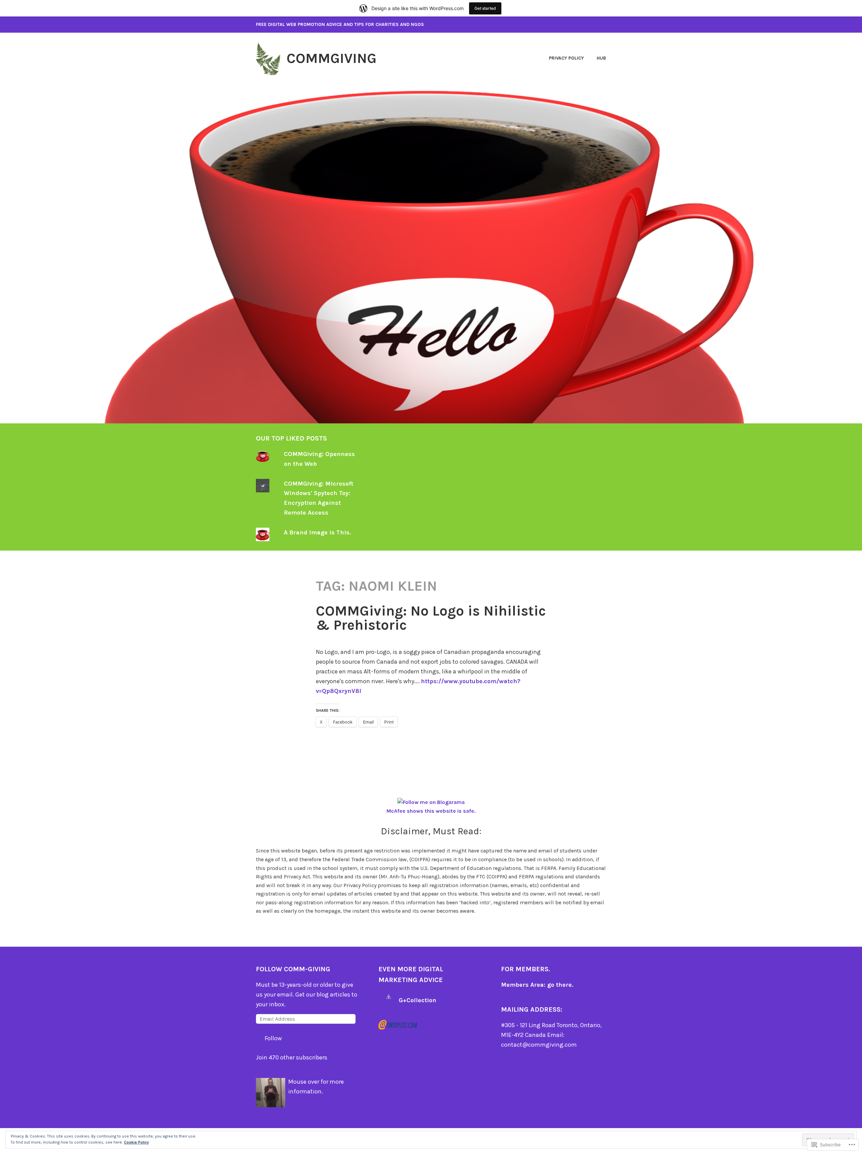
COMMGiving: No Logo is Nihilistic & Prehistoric (431, 617)
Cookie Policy (136, 1142)
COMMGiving (331, 58)
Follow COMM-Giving (293, 969)
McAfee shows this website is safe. (431, 811)
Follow (273, 1038)
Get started (485, 8)
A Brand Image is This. (317, 532)
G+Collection (417, 1000)
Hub (601, 58)
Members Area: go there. (537, 984)
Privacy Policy (566, 58)
